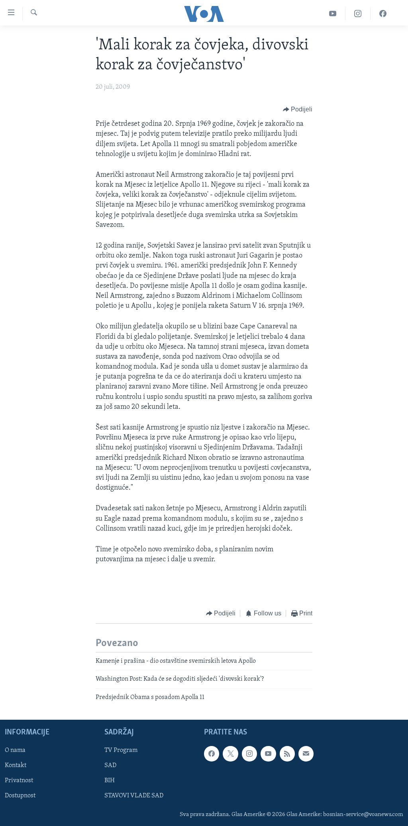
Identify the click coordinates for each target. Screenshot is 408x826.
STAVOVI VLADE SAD (133, 796)
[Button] (298, 109)
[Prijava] (306, 753)
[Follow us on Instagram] (249, 753)
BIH (109, 780)
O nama (15, 750)
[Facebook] (383, 14)
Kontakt (15, 765)
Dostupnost (20, 796)
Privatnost (19, 780)
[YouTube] (332, 14)
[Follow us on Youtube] (268, 753)
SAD (110, 765)
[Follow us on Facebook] (211, 753)
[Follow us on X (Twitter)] (230, 753)
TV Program (120, 750)
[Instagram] (358, 14)
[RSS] (287, 753)
